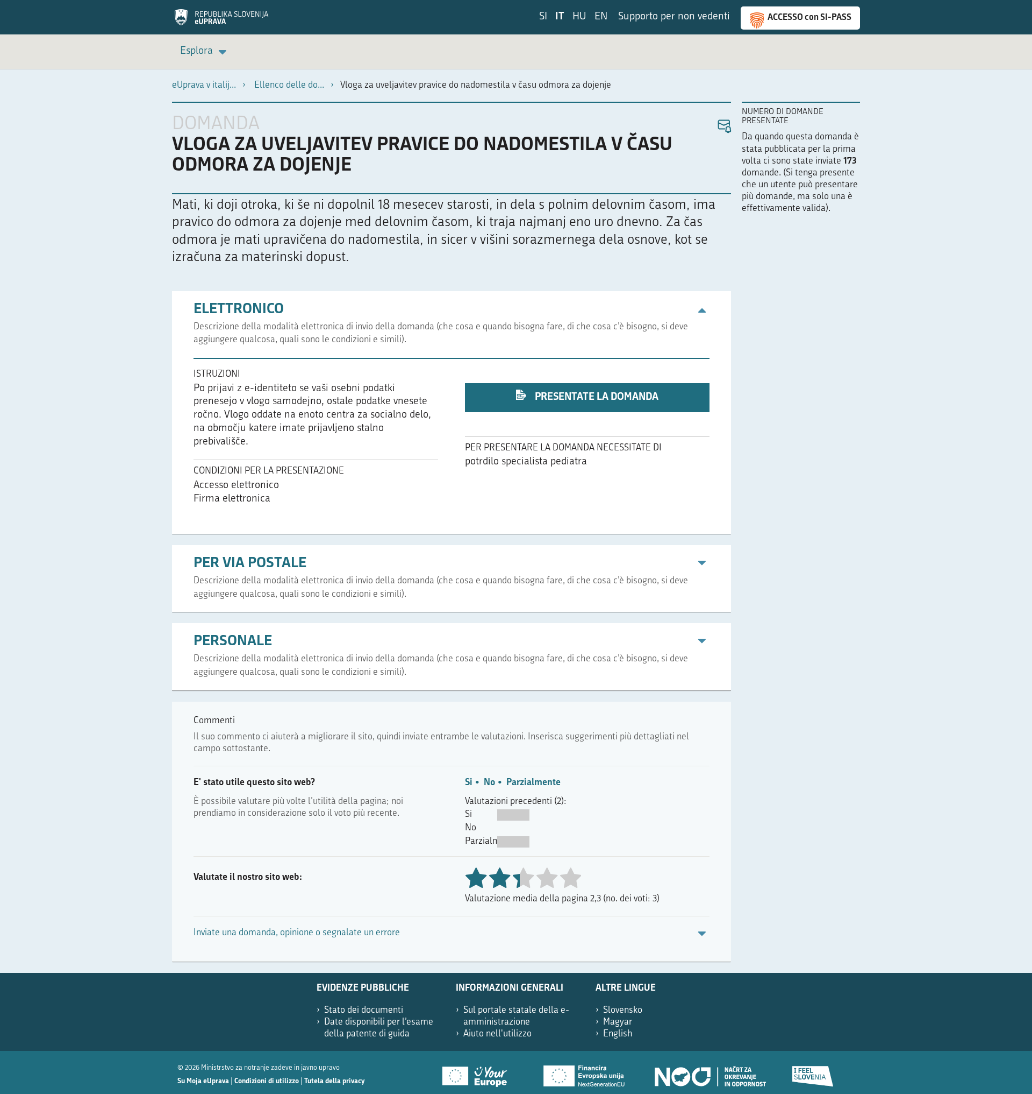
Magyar (617, 1022)
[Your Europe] (478, 1072)
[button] (723, 127)
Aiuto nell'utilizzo (497, 1034)
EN (600, 17)
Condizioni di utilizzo (266, 1081)
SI (543, 17)
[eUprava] (221, 21)
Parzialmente (533, 782)
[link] (205, 51)
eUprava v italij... (204, 85)
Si (468, 782)
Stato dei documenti (363, 1010)
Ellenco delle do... (289, 85)
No (489, 782)
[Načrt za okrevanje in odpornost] (709, 1072)
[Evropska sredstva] (813, 1072)
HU (579, 17)
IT (559, 17)
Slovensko (622, 1010)
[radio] (523, 879)
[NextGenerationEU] (585, 1072)
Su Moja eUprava (203, 1081)
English (618, 1034)
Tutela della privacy (334, 1081)
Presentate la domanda (595, 397)
